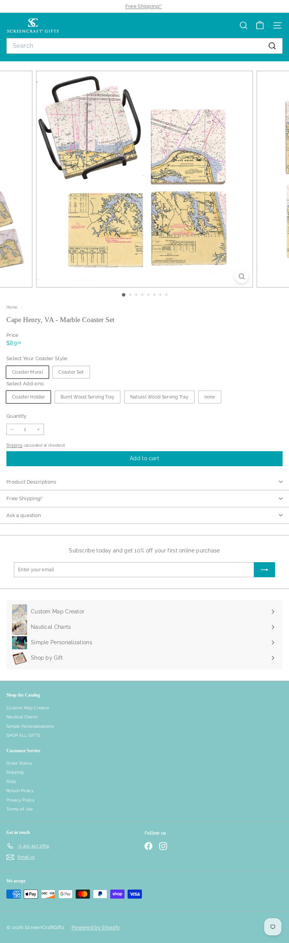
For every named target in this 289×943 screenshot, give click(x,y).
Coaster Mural (27, 372)
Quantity (16, 416)
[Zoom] (242, 276)
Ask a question (23, 515)
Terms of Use (19, 809)
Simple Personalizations (30, 726)
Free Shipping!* (143, 6)
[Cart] (260, 25)
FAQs (11, 781)
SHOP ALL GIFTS (23, 735)
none (209, 397)
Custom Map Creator (27, 708)
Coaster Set (71, 372)
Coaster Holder (28, 397)
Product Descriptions (31, 482)
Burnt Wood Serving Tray (88, 397)
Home (12, 307)
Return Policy (19, 790)
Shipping (14, 445)
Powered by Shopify (95, 927)
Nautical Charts (22, 717)
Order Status (19, 763)
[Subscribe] (264, 569)
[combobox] (144, 46)
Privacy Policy (20, 800)
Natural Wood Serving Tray (159, 397)
